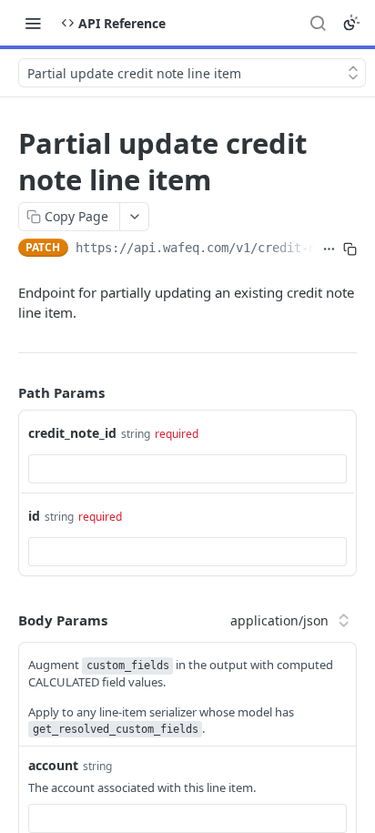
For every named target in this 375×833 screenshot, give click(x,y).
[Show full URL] (329, 249)
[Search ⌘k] (317, 22)
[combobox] (187, 468)
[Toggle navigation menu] (32, 22)
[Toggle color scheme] (351, 22)
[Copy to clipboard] (350, 249)
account (53, 765)
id (34, 515)
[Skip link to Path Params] (5, 392)
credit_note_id (72, 433)
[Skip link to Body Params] (5, 620)
